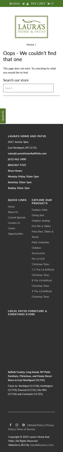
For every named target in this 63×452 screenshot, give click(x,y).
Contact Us (14, 222)
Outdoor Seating (41, 220)
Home (30, 44)
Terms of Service (26, 429)
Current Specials (17, 217)
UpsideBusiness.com (42, 444)
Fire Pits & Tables (41, 226)
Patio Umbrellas (40, 242)
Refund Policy (36, 425)
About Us (13, 211)
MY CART (42, 3)
